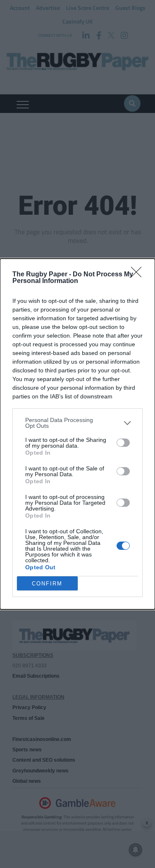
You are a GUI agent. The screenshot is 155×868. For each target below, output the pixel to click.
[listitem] (77, 423)
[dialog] (77, 434)
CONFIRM (47, 583)
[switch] (123, 443)
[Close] (139, 275)
